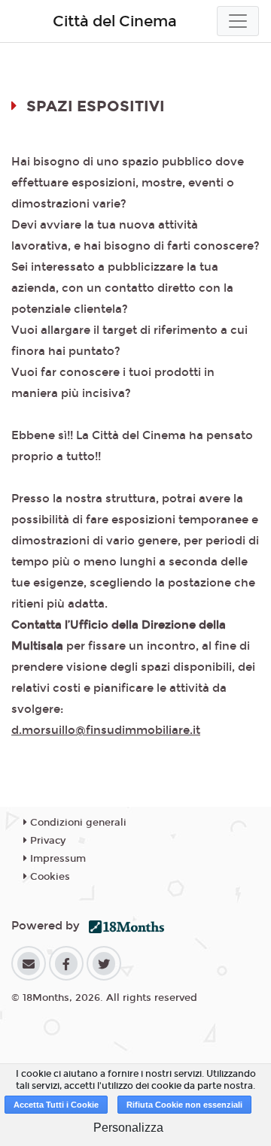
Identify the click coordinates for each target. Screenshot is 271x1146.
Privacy (46, 841)
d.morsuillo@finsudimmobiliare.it (105, 730)
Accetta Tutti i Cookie (56, 1104)
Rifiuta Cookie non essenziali (184, 1104)
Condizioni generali (76, 823)
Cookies (48, 877)
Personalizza (128, 1127)
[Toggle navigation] (238, 21)
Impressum (56, 859)
